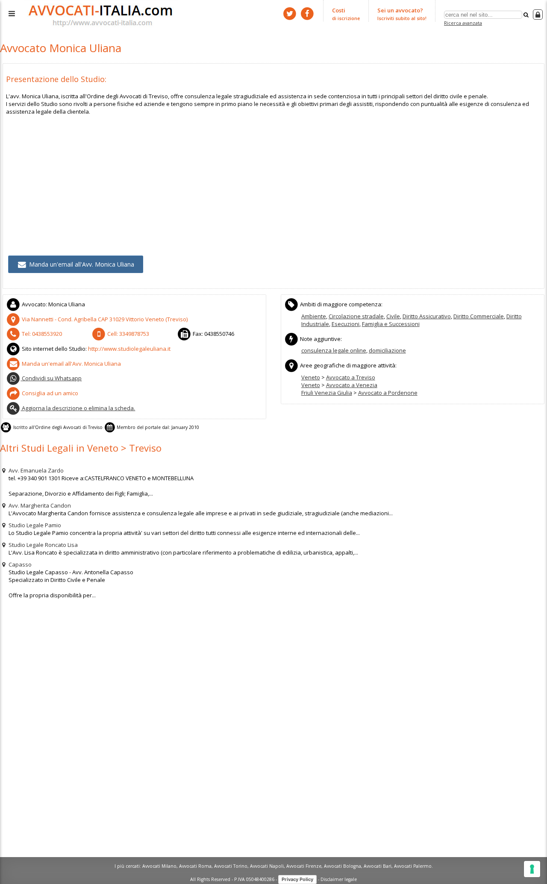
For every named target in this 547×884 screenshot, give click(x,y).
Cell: (127, 334)
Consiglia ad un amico (49, 393)
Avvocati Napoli (267, 866)
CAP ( (105, 319)
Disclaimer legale (339, 879)
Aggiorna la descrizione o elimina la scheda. (78, 408)
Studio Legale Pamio (34, 525)
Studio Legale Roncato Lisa (42, 545)
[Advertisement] (262, 175)
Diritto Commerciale (478, 316)
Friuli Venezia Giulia (326, 392)
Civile (393, 316)
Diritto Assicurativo (427, 316)
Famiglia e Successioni (391, 324)
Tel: (41, 334)
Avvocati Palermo (413, 866)
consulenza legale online (333, 350)
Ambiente (313, 316)
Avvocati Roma (195, 866)
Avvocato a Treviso (350, 377)
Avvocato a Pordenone (388, 392)
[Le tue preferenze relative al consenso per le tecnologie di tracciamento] (532, 869)
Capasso (19, 564)
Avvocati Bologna (342, 866)
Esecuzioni (345, 324)
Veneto (310, 377)
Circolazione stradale (356, 316)
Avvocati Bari (377, 866)
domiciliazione (387, 350)
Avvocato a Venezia (351, 385)
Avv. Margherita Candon (39, 505)
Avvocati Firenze (303, 866)
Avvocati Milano (159, 866)
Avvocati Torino (230, 866)
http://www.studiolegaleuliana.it (129, 348)
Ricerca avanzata (463, 23)
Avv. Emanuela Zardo (35, 470)
